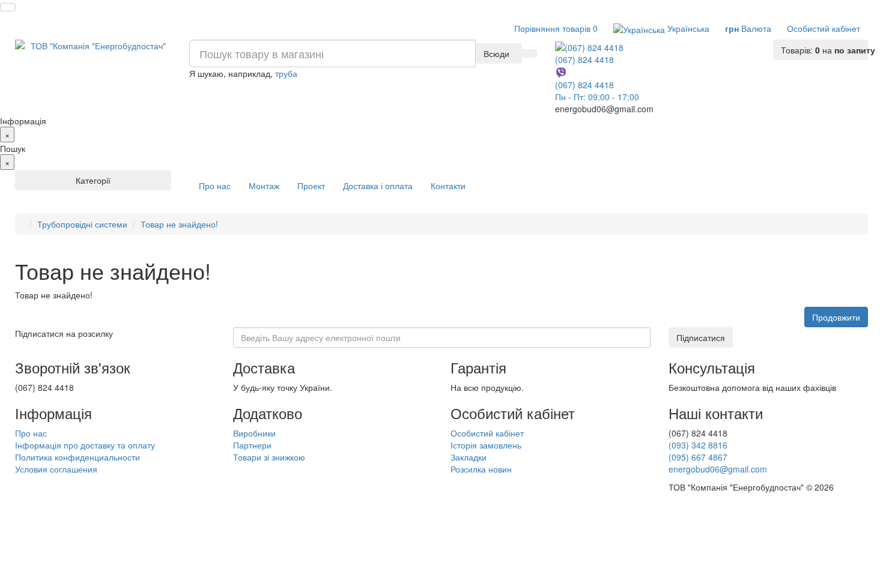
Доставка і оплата (378, 186)
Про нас (215, 186)
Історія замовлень (486, 445)
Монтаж (264, 186)
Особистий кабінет (487, 433)
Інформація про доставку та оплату (85, 445)
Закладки (469, 457)
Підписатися (700, 337)
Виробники (254, 433)
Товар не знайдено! (179, 224)
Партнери (252, 445)
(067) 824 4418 (584, 59)
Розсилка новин (481, 469)
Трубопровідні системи (82, 224)
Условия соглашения (56, 469)
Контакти (448, 186)
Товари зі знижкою (269, 457)
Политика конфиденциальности (77, 457)
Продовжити (836, 317)
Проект (311, 186)
